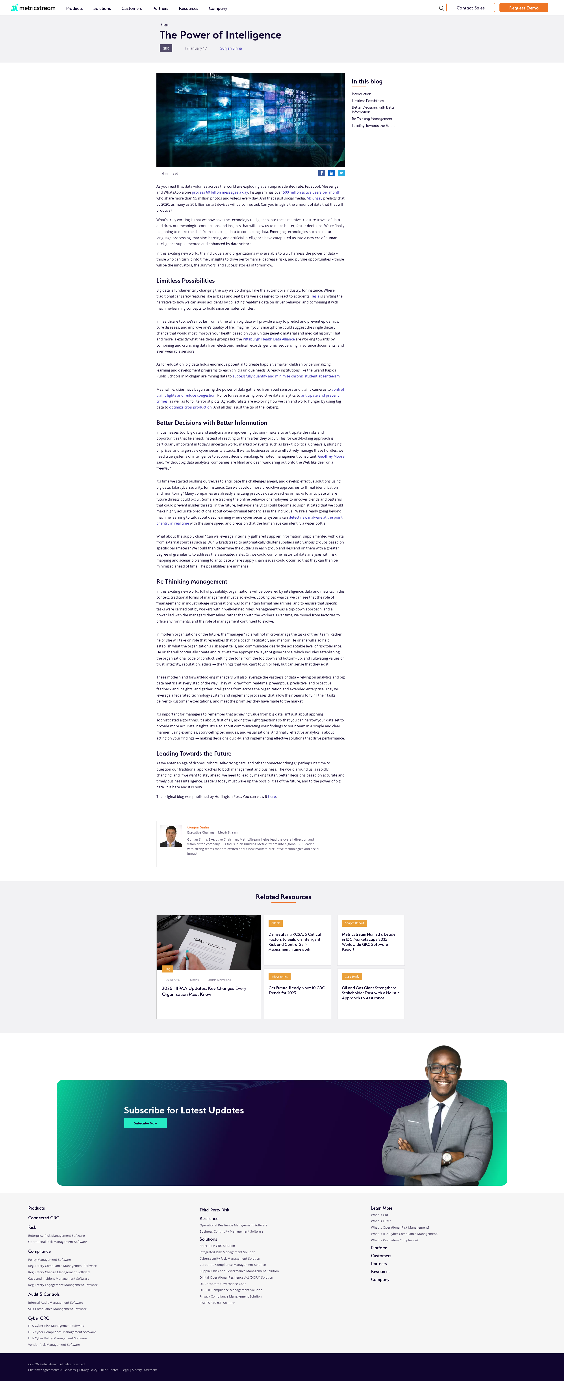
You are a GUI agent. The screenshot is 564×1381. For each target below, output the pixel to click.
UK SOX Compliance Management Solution (231, 1290)
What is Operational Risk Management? (400, 1227)
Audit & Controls (44, 1294)
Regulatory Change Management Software (59, 1272)
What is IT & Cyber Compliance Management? (404, 1234)
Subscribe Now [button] (145, 1122)
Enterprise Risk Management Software (56, 1235)
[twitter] (489, 1369)
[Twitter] (341, 172)
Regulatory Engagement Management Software (63, 1285)
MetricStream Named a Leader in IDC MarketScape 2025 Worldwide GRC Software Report (369, 941)
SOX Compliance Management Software (57, 1309)
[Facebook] (321, 172)
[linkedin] (189, 860)
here (272, 796)
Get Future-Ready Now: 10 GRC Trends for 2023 (297, 990)
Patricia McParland (219, 980)
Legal (125, 1370)
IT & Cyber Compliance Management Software (62, 1332)
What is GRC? (380, 1215)
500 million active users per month (311, 192)
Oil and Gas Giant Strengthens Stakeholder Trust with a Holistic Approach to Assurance (370, 992)
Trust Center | (111, 1370)
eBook (275, 923)
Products (74, 8)
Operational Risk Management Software (57, 1242)
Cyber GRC (38, 1318)
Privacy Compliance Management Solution (231, 1296)
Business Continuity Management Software (231, 1231)
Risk (32, 1227)
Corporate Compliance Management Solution (233, 1265)
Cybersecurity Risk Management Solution (230, 1258)
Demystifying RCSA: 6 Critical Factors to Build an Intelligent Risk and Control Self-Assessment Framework (295, 941)
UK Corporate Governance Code (223, 1284)
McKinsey (314, 198)
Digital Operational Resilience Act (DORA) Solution (236, 1277)
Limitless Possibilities (368, 100)
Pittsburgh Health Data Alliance (269, 339)
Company (218, 8)
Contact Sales (471, 7)
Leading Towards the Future (373, 125)
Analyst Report (354, 923)
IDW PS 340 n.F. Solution (217, 1303)
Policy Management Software (49, 1259)
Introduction (361, 93)
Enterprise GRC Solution (217, 1246)
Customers (132, 8)
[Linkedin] (331, 172)
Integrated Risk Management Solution (227, 1252)
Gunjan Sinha (232, 48)
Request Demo (524, 7)
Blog (167, 969)
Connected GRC (43, 1217)
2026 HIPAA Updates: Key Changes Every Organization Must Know (204, 990)
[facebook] (467, 1369)
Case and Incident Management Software (58, 1278)
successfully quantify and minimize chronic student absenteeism (286, 376)
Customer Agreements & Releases (52, 1370)
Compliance (39, 1251)
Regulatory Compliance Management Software (62, 1266)
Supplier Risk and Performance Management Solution (239, 1271)
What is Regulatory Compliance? (394, 1240)
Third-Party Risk (214, 1209)
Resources (188, 8)
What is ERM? (381, 1221)
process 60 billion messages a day (220, 192)
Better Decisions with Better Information (374, 109)
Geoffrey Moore (331, 456)
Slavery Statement (144, 1370)
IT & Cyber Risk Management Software (56, 1326)
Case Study (352, 976)
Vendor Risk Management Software (54, 1344)
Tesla (315, 296)
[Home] (33, 5)
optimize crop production (190, 407)
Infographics (279, 976)
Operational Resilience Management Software (233, 1225)
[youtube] (511, 1369)
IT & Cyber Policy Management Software (57, 1338)
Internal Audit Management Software (55, 1302)
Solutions (102, 8)
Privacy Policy (88, 1370)
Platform (379, 1247)
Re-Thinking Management (372, 118)
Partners (160, 8)
